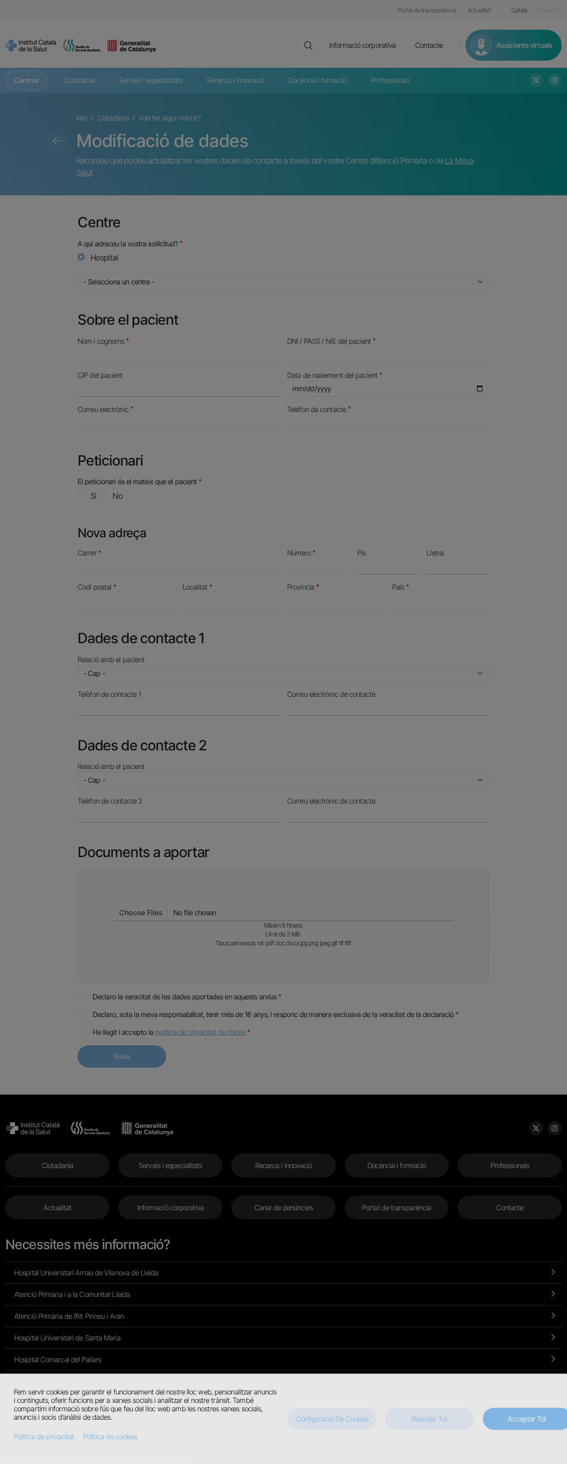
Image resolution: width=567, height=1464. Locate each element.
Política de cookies (110, 1437)
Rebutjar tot (429, 1418)
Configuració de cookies (332, 1418)
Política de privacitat (44, 1437)
